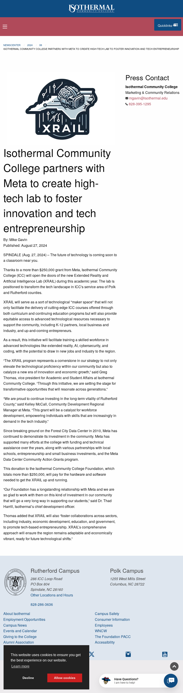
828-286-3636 (42, 604)
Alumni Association (18, 642)
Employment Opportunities (24, 619)
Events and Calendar (20, 630)
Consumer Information (112, 619)
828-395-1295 (140, 103)
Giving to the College (20, 636)
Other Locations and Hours (52, 595)
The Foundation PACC (113, 636)
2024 (30, 45)
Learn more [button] (20, 666)
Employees (104, 625)
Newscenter (12, 45)
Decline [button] (28, 678)
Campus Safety (107, 613)
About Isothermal (16, 613)
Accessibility (105, 642)
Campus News (15, 625)
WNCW (101, 630)
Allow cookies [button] (64, 678)
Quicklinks (169, 24)
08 (40, 45)
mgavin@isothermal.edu (148, 98)
